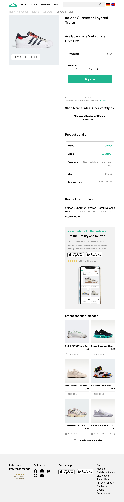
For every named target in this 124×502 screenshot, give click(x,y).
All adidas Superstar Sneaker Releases (90, 118)
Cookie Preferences (103, 491)
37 (74, 69)
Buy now (90, 79)
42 (82, 69)
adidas (35, 11)
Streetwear (45, 4)
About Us (102, 479)
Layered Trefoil (65, 11)
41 (78, 69)
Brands (101, 465)
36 (69, 69)
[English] (113, 4)
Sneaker (23, 4)
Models (101, 468)
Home (12, 11)
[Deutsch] (108, 4)
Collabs (34, 4)
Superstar (47, 11)
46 (91, 69)
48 (95, 69)
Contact (101, 486)
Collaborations (105, 472)
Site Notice (103, 475)
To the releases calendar (88, 440)
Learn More (102, 100)
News (55, 4)
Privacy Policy (104, 482)
